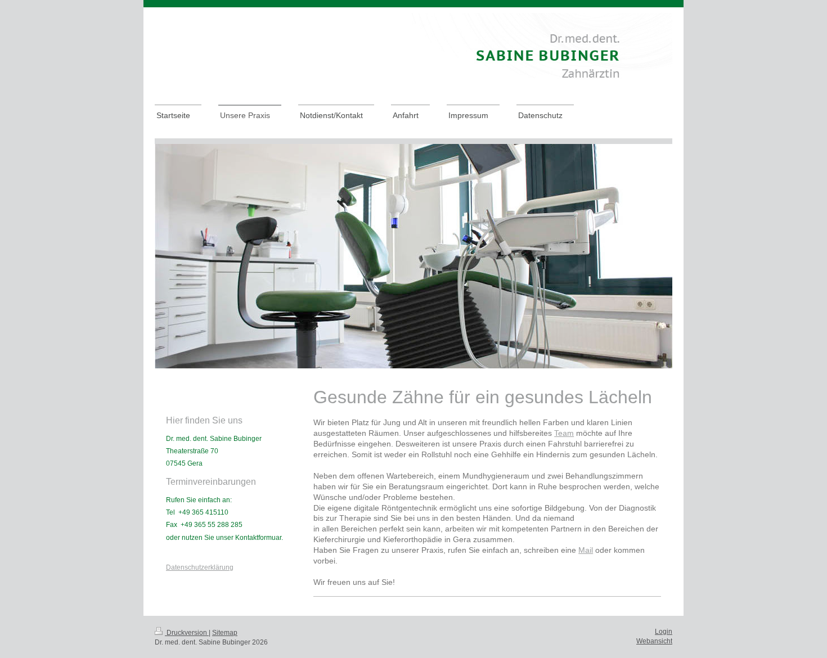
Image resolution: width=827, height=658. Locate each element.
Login (663, 632)
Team (564, 433)
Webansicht (654, 641)
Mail (585, 550)
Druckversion (187, 633)
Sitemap (224, 633)
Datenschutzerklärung (199, 567)
